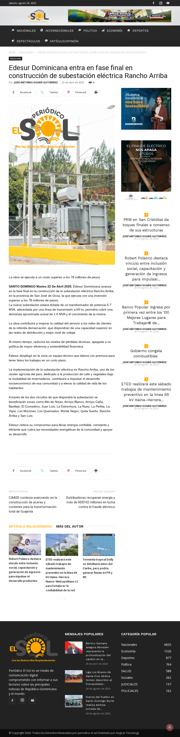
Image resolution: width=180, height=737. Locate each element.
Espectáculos (28, 41)
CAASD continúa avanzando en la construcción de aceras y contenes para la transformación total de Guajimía (33, 504)
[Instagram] (160, 3)
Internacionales (59, 30)
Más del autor (69, 526)
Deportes (140, 30)
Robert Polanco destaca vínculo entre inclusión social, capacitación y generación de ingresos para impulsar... (146, 268)
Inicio (12, 52)
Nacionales (26, 30)
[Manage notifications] (169, 727)
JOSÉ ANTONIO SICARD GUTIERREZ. (36, 82)
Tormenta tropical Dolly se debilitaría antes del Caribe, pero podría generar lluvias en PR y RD (98, 568)
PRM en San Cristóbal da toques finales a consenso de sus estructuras (146, 224)
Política (90, 30)
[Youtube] (168, 3)
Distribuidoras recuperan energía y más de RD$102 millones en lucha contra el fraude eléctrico (90, 502)
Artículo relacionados (30, 526)
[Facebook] (153, 3)
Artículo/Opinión (64, 41)
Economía (114, 30)
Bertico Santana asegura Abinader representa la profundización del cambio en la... (98, 651)
